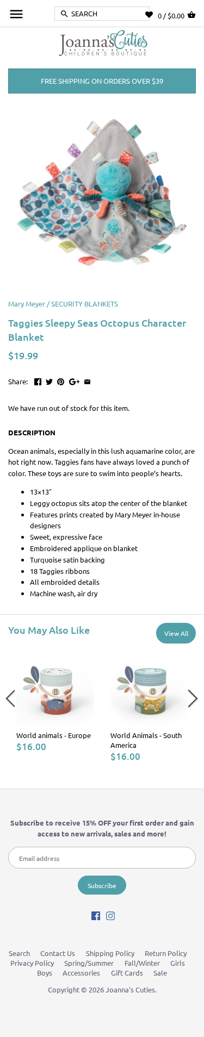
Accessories (81, 972)
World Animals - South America (146, 739)
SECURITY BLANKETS (84, 303)
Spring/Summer (89, 962)
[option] (55, 700)
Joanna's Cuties (130, 989)
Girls (177, 962)
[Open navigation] (16, 14)
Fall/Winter (142, 962)
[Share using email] (87, 380)
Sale (160, 972)
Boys (44, 972)
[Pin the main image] (60, 380)
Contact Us (57, 953)
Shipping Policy (110, 953)
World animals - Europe (53, 735)
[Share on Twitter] (49, 380)
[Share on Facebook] (37, 380)
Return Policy (166, 953)
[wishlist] (151, 14)
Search (19, 953)
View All (176, 633)
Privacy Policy (32, 962)
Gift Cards (127, 972)
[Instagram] (110, 915)
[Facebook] (95, 915)
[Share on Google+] (74, 380)
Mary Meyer (26, 303)
